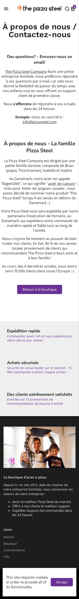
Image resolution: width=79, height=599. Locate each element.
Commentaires (14, 550)
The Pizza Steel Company (26, 71)
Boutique (10, 544)
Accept (61, 582)
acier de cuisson (61, 183)
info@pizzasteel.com (40, 121)
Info (6, 557)
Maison (9, 537)
